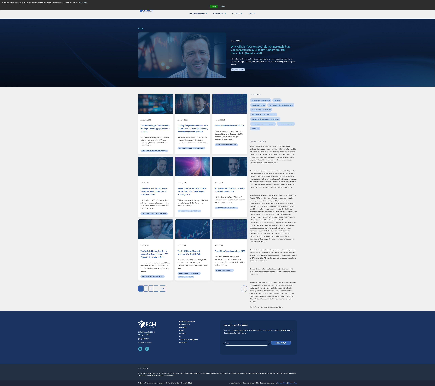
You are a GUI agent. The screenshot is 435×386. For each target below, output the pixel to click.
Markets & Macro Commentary (226, 144)
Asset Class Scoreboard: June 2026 (230, 251)
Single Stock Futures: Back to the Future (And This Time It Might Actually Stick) (192, 191)
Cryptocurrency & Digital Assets (281, 105)
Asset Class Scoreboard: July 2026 (229, 125)
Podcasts (255, 129)
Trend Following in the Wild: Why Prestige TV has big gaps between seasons (154, 128)
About (250, 13)
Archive (277, 100)
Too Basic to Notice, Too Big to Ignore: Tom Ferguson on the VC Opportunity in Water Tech (154, 254)
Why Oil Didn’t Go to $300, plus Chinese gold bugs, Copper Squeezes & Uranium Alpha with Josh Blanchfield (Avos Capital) (261, 50)
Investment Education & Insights (152, 276)
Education (236, 13)
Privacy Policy (282, 383)
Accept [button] (213, 6)
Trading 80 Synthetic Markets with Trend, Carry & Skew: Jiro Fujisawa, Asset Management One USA (193, 128)
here (281, 307)
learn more (83, 2)
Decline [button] (222, 6)
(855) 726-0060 (143, 339)
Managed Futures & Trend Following (154, 151)
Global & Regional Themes (261, 110)
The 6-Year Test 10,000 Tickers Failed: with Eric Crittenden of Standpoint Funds (153, 191)
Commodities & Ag (238, 69)
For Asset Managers (197, 13)
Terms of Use (292, 383)
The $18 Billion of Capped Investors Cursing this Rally (189, 252)
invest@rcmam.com (145, 343)
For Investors (218, 13)
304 (162, 288)
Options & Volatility (185, 277)
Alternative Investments (224, 270)
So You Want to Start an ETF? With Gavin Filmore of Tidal (230, 190)
